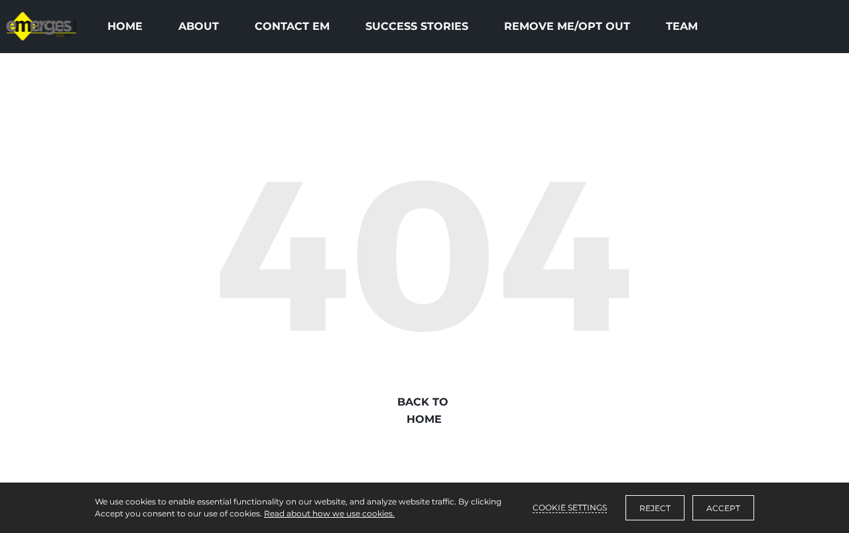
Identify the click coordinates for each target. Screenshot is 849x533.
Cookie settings (570, 507)
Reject (655, 508)
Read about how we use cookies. (329, 513)
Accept (723, 508)
